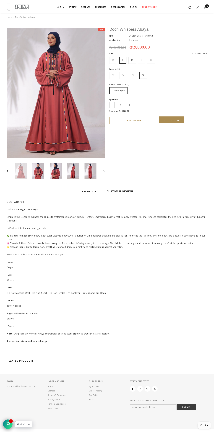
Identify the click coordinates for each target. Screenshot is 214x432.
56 (133, 75)
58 (143, 75)
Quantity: (113, 99)
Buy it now (171, 120)
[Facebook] (133, 389)
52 (113, 75)
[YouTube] (155, 389)
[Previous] (9, 171)
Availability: (114, 40)
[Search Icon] (190, 7)
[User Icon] (197, 7)
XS (113, 60)
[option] (56, 93)
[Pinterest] (147, 389)
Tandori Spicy (118, 90)
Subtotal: (113, 111)
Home (9, 17)
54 (123, 75)
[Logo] (18, 7)
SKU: (111, 36)
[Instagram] (140, 389)
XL (151, 60)
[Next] (102, 171)
